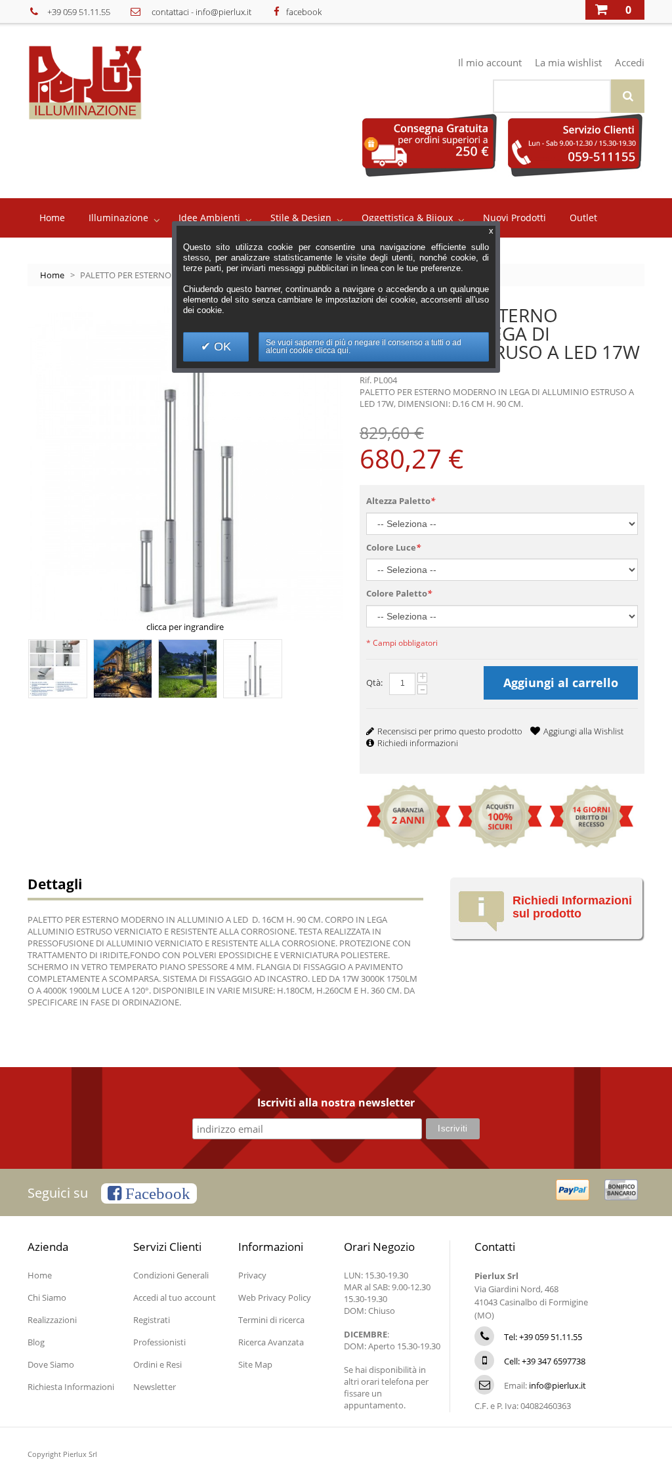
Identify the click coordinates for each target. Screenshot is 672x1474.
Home (52, 275)
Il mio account (490, 62)
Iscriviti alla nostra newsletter (336, 1103)
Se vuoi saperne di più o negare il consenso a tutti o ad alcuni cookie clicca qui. (363, 346)
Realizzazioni (52, 1320)
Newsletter (154, 1387)
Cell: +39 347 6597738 (544, 1361)
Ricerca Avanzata (271, 1342)
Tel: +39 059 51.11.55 (543, 1337)
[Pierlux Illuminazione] (104, 82)
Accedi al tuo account (174, 1297)
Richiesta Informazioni (71, 1387)
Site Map (255, 1364)
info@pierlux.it (223, 12)
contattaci (170, 12)
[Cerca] (627, 96)
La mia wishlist (568, 62)
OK (221, 346)
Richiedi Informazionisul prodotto (572, 907)
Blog (36, 1342)
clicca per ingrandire (185, 627)
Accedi (629, 62)
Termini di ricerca (271, 1320)
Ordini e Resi (157, 1364)
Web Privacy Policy (274, 1297)
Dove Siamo (51, 1364)
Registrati (151, 1320)
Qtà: (374, 682)
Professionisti (159, 1342)
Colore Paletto (399, 593)
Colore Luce (393, 547)
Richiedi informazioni (417, 743)
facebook (304, 12)
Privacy (252, 1275)
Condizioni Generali (171, 1275)
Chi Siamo (47, 1297)
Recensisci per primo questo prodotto (449, 731)
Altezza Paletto (400, 501)
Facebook (155, 1193)
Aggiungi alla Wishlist (583, 731)
